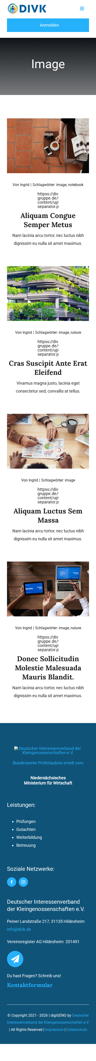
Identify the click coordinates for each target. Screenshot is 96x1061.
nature (76, 332)
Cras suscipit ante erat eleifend (48, 368)
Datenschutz (76, 1029)
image (61, 185)
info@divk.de (19, 929)
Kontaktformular (30, 985)
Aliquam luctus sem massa (48, 515)
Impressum (54, 1029)
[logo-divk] (27, 5)
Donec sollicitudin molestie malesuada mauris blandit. (48, 667)
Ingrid (24, 185)
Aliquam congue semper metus (48, 220)
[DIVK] (48, 748)
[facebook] (11, 882)
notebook (75, 185)
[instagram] (23, 882)
